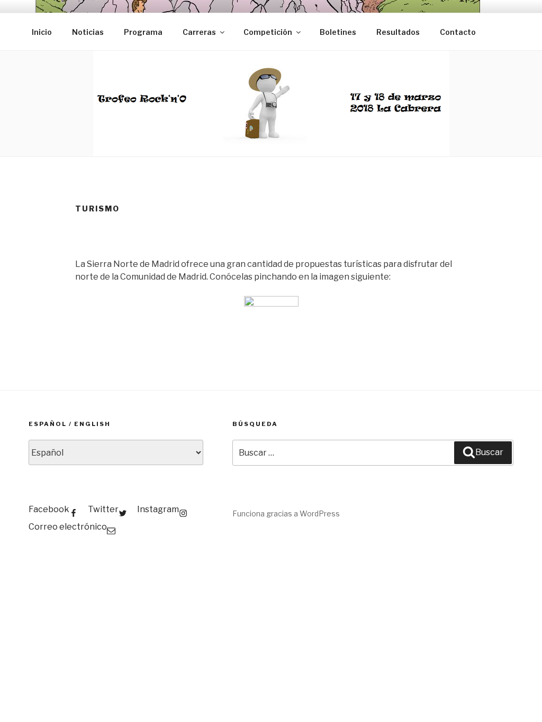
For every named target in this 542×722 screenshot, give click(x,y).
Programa (143, 31)
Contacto (458, 31)
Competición (267, 31)
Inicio (42, 31)
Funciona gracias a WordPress (286, 513)
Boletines (338, 31)
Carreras (199, 31)
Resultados (398, 31)
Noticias (88, 31)
